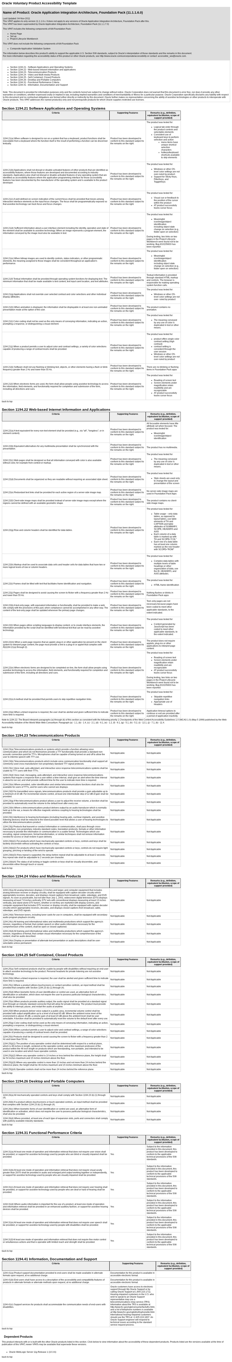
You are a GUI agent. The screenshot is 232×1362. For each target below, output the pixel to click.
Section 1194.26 (18, 80)
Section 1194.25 (18, 77)
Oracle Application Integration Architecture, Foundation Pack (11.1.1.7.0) (73, 24)
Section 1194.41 (18, 85)
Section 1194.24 (18, 74)
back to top (7, 401)
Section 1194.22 (18, 69)
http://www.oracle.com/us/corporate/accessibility (123, 56)
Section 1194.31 (18, 82)
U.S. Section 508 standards (93, 53)
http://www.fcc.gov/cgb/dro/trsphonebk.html (133, 1312)
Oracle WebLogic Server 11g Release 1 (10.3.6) (32, 1352)
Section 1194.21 (18, 67)
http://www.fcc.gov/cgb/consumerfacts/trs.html (132, 1307)
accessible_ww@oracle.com (172, 56)
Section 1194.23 (18, 72)
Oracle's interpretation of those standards (138, 53)
